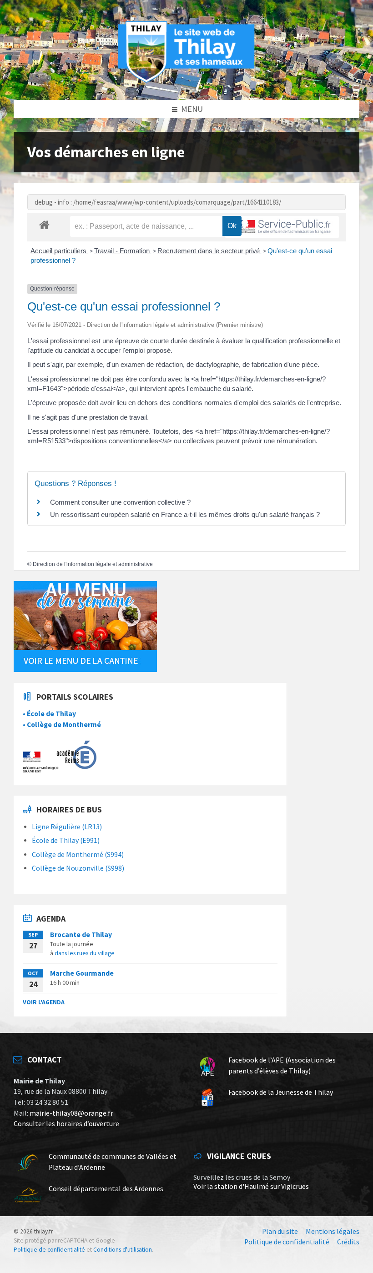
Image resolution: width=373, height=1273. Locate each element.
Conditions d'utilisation (122, 1249)
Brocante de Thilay (81, 934)
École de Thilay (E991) (66, 840)
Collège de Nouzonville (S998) (78, 868)
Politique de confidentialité (49, 1249)
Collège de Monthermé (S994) (78, 854)
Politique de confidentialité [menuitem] (286, 1242)
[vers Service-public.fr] (282, 227)
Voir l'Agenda (44, 1002)
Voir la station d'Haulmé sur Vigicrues (251, 1186)
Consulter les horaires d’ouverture (66, 1123)
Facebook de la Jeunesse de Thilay (280, 1092)
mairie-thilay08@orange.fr (71, 1113)
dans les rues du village (85, 953)
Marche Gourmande (82, 973)
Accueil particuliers (59, 251)
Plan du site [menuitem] (280, 1231)
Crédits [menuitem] (348, 1242)
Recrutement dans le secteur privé (209, 251)
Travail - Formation (122, 251)
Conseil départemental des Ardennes (106, 1188)
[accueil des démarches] (44, 224)
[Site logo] (186, 81)
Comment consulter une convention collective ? (120, 502)
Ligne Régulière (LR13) (67, 826)
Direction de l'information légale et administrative (93, 564)
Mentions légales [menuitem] (332, 1231)
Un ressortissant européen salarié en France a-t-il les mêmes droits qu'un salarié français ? (185, 514)
